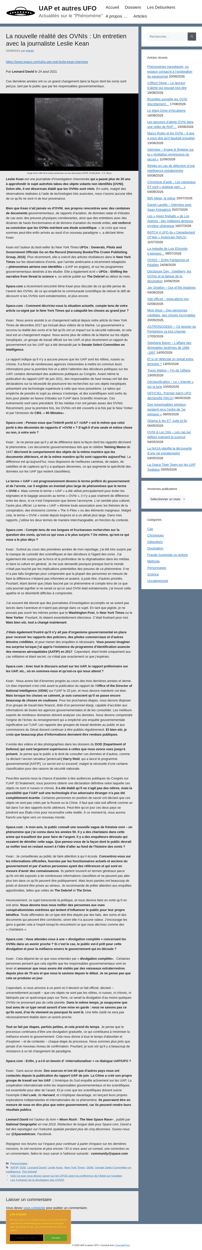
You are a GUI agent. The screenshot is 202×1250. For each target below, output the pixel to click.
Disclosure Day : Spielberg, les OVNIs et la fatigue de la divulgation (169, 276)
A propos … (116, 16)
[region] (38, 1227)
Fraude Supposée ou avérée (167, 555)
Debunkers (155, 542)
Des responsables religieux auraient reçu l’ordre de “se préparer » (166, 409)
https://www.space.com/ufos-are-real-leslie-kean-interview (47, 62)
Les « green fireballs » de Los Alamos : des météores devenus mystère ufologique (170, 221)
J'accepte (55, 1238)
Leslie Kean (55, 1167)
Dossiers (133, 7)
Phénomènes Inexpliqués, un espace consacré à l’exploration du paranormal (169, 71)
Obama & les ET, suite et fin (167, 421)
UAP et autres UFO (68, 8)
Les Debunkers (161, 7)
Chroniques (155, 535)
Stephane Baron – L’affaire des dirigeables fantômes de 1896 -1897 (169, 347)
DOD (23, 1167)
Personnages (19, 1163)
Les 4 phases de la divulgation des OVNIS (37, 1179)
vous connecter (34, 1208)
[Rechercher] (192, 36)
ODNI (89, 1167)
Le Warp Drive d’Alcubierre (166, 110)
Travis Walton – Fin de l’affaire (168, 370)
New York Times (74, 1167)
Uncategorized (157, 581)
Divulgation (155, 548)
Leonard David (37, 1167)
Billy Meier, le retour (161, 198)
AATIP (14, 1167)
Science (153, 574)
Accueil (112, 7)
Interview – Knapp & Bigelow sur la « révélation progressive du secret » (170, 154)
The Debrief (29, 1171)
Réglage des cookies (26, 1238)
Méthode (153, 561)
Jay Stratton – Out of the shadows (171, 287)
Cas (150, 529)
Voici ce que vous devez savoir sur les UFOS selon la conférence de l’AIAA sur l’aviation (66, 1175)
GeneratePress (122, 1245)
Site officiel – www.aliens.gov (168, 299)
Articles (140, 16)
